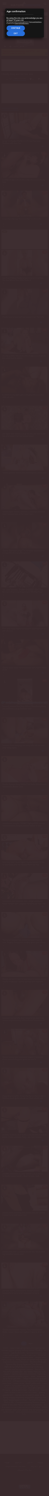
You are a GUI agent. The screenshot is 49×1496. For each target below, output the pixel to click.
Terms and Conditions (35, 22)
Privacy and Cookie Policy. (22, 23)
